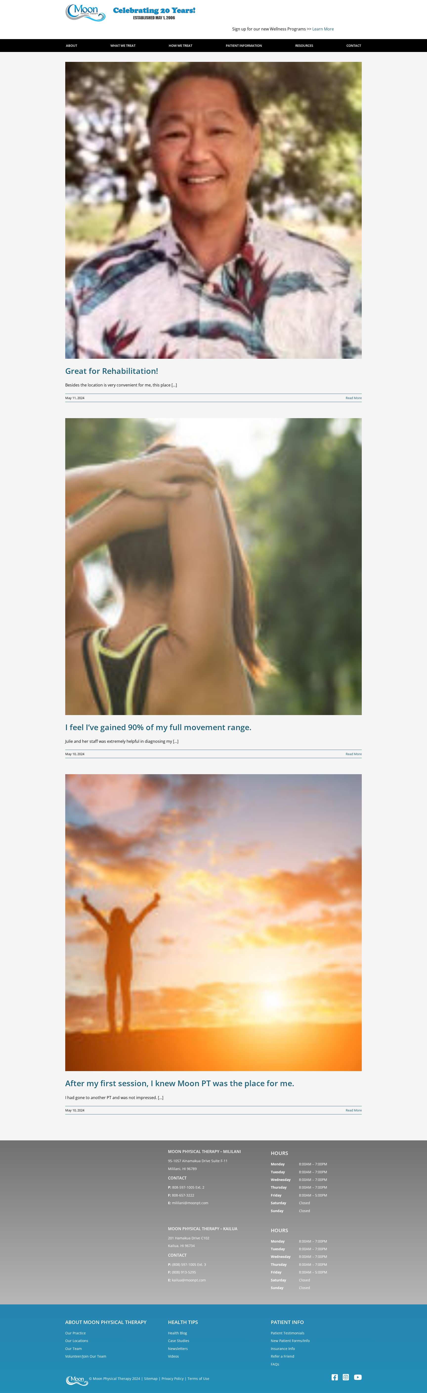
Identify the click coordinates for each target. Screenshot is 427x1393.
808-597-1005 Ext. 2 (188, 1187)
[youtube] (358, 1377)
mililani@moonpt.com (190, 1203)
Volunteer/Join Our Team (85, 1356)
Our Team (73, 1348)
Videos (173, 1356)
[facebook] (335, 1377)
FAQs (275, 1364)
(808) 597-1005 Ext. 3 (189, 1264)
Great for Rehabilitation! (111, 370)
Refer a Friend (282, 1356)
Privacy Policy (173, 1378)
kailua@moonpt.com (189, 1280)
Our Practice (75, 1333)
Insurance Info (283, 1348)
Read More (354, 398)
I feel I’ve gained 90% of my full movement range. (158, 727)
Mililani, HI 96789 (182, 1168)
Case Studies (178, 1340)
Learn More (323, 29)
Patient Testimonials (287, 1333)
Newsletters (178, 1348)
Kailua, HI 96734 (181, 1245)
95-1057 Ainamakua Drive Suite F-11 (198, 1160)
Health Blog (177, 1333)
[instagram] (346, 1377)
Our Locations (76, 1340)
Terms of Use (198, 1378)
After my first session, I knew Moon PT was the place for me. (179, 1083)
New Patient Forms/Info (290, 1340)
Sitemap (151, 1378)
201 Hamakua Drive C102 (188, 1238)
